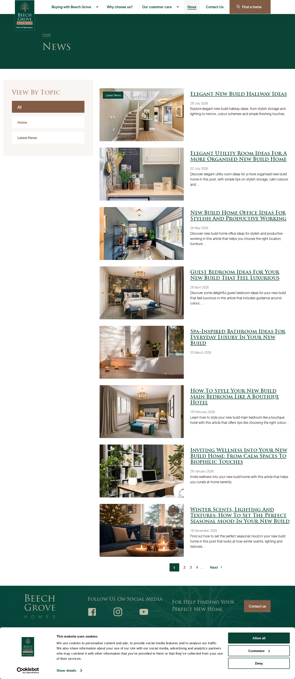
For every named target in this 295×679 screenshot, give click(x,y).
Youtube (144, 612)
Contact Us (215, 7)
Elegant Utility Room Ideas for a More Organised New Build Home (238, 156)
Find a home (252, 7)
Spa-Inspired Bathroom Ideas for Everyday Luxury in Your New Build (237, 337)
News (191, 7)
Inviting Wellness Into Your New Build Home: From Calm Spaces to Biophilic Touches (238, 456)
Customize (256, 650)
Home (46, 34)
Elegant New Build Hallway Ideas (238, 94)
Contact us (257, 606)
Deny (259, 663)
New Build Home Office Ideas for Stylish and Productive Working (238, 216)
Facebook (92, 612)
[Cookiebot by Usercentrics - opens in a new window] (28, 670)
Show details (66, 670)
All (19, 107)
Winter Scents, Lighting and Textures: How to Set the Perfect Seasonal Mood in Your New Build (240, 516)
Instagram (118, 612)
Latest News (27, 138)
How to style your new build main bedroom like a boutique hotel (234, 397)
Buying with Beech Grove (71, 7)
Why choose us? (120, 7)
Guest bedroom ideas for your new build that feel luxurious (234, 275)
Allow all (258, 638)
